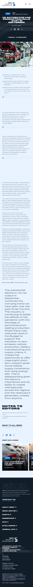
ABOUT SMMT (8, 507)
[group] (15, 457)
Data (4, 522)
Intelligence (8, 525)
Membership (8, 518)
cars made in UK (9, 91)
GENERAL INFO (9, 529)
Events (6, 514)
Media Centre (9, 511)
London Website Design (17, 582)
